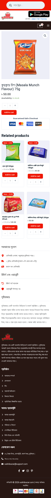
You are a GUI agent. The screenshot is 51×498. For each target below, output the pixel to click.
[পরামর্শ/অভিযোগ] (8, 391)
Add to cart (9, 112)
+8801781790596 (39, 19)
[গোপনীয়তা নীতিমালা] (9, 430)
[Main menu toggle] (47, 25)
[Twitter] (23, 471)
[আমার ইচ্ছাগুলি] (7, 420)
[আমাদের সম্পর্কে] (8, 375)
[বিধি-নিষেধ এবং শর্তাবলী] (10, 435)
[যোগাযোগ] (6, 380)
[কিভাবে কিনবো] (7, 396)
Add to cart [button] (10, 175)
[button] (45, 35)
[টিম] (4, 386)
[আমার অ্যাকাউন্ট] (8, 414)
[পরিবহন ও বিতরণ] (8, 425)
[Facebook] (19, 471)
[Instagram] (27, 471)
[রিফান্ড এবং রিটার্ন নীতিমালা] (11, 440)
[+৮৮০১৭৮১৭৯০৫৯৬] (9, 458)
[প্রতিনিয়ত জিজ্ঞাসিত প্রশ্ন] (11, 401)
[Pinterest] (32, 471)
